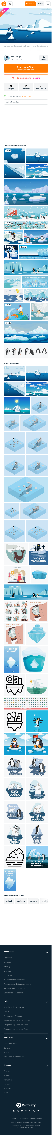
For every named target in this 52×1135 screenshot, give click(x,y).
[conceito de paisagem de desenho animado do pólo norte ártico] (25, 254)
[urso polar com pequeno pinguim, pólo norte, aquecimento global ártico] (13, 352)
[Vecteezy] (3, 3)
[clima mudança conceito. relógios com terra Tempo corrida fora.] (14, 899)
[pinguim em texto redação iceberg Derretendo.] (30, 544)
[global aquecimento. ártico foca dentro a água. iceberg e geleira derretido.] (16, 777)
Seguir (43, 59)
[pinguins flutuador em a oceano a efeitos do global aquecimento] (14, 1061)
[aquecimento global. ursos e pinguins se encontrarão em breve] (17, 339)
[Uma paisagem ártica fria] (18, 297)
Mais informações (12, 101)
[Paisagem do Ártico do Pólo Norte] (12, 327)
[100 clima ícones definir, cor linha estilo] (25, 1020)
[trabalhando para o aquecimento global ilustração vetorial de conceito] (17, 382)
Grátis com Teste (26, 68)
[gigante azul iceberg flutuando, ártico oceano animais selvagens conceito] (14, 922)
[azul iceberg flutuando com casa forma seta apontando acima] (17, 954)
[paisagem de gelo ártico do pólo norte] (15, 366)
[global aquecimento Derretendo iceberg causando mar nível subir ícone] (14, 979)
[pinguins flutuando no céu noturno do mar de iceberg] (36, 281)
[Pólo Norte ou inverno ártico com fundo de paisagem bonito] (25, 242)
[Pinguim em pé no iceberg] (13, 266)
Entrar (40, 4)
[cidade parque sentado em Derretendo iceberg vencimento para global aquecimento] (14, 1038)
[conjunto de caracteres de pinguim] (25, 441)
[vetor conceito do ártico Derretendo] (14, 1002)
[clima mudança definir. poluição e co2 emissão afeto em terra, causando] (25, 877)
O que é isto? (26, 96)
